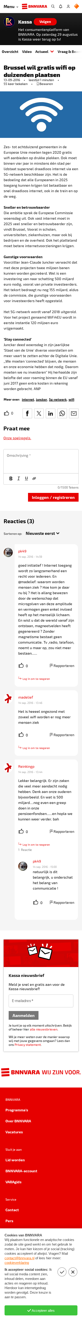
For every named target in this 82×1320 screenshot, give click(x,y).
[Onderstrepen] (26, 479)
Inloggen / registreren (53, 497)
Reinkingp (26, 766)
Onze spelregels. (17, 438)
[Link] (34, 479)
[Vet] (11, 479)
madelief (25, 697)
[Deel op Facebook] (27, 413)
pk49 (22, 551)
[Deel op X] (39, 413)
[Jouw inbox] (61, 6)
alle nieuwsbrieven (43, 1029)
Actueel (41, 51)
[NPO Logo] (76, 6)
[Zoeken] (53, 6)
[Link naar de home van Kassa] (9, 21)
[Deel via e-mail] (73, 413)
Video (27, 51)
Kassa (25, 22)
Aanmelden (24, 1015)
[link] (28, 399)
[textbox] (41, 461)
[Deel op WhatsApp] (62, 413)
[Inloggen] (68, 6)
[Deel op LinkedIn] (50, 413)
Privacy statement (28, 1045)
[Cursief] (18, 479)
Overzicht (10, 51)
